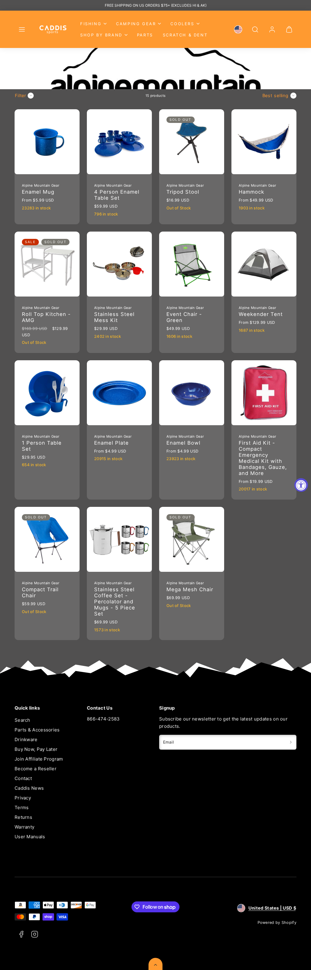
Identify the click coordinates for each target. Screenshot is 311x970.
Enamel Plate (111, 443)
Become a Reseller (35, 769)
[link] (238, 29)
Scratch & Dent (185, 34)
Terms (22, 807)
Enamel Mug (38, 192)
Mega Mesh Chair (189, 589)
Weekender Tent (261, 314)
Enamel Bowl (183, 443)
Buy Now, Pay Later (36, 749)
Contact (23, 778)
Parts (145, 34)
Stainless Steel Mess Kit (114, 317)
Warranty (24, 827)
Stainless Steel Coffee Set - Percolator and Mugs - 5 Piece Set (114, 601)
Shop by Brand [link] (101, 34)
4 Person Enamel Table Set (116, 195)
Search (22, 720)
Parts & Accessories (37, 730)
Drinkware (26, 739)
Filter (20, 95)
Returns (23, 817)
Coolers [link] (182, 23)
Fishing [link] (90, 23)
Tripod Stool (182, 192)
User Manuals (30, 836)
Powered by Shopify (277, 922)
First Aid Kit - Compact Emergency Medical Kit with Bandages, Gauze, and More (263, 458)
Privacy (23, 798)
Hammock (251, 192)
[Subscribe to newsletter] (290, 742)
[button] (22, 29)
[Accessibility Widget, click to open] (301, 485)
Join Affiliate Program (39, 759)
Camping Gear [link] (136, 23)
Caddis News (29, 788)
